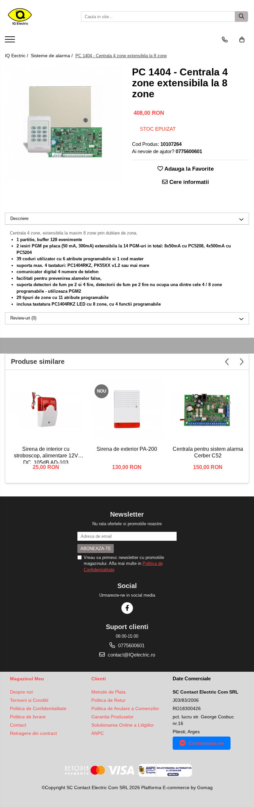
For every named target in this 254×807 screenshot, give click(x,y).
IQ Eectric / (17, 55)
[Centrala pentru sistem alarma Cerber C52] (208, 409)
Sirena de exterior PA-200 (127, 449)
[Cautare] (241, 16)
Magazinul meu (27, 678)
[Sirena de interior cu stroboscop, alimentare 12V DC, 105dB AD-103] (46, 409)
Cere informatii (188, 182)
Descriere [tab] (19, 218)
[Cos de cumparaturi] (242, 39)
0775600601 (131, 645)
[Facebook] (127, 608)
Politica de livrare (28, 716)
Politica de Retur (108, 700)
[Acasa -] (38, 16)
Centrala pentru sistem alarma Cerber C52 (208, 452)
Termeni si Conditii (29, 700)
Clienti (98, 678)
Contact (18, 725)
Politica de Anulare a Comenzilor (125, 708)
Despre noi (21, 692)
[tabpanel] (63, 122)
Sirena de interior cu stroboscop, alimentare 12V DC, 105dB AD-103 (46, 455)
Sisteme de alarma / (52, 55)
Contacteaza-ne (206, 743)
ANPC (97, 733)
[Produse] (11, 41)
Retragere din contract (33, 733)
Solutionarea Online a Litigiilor (122, 725)
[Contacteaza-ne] (224, 39)
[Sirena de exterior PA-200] (127, 409)
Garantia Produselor (112, 716)
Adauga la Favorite (188, 169)
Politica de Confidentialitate (38, 708)
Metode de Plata (108, 692)
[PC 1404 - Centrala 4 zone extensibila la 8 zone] (63, 122)
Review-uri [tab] (23, 318)
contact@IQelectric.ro (130, 655)
